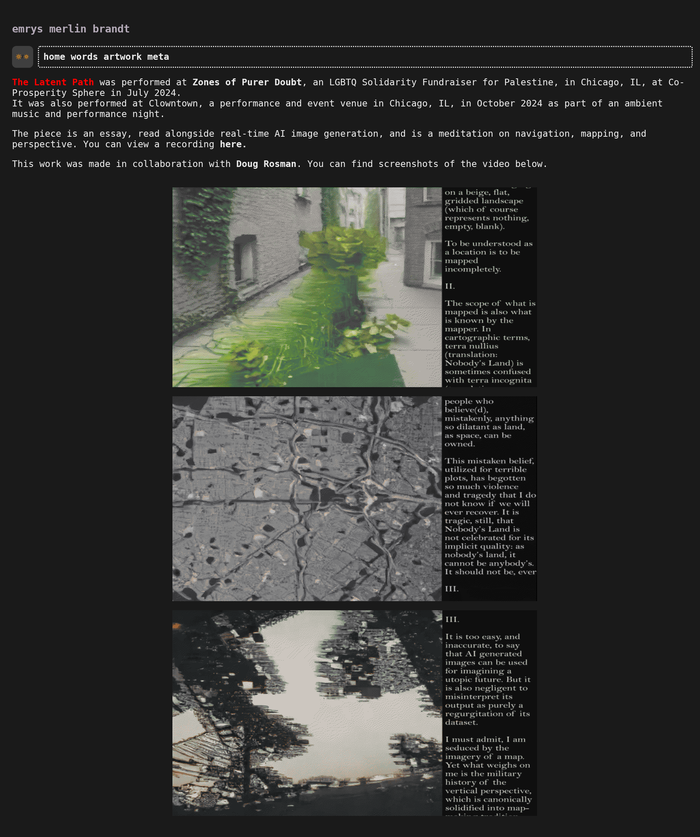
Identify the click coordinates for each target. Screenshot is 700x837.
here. (233, 144)
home (54, 56)
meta (158, 56)
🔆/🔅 (23, 56)
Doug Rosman (266, 164)
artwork (123, 56)
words (84, 56)
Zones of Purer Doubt (247, 82)
